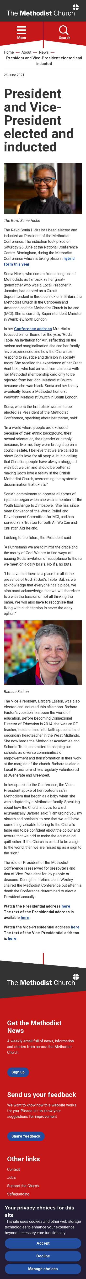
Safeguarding (18, 1194)
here (66, 906)
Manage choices (43, 1269)
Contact (13, 1169)
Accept (43, 1243)
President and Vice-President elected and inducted (44, 61)
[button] (21, 30)
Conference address (33, 329)
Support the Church (23, 1186)
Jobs (11, 1177)
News (44, 52)
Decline (43, 1256)
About (26, 52)
